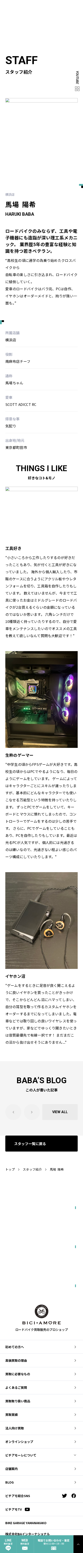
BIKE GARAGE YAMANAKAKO (25, 1523)
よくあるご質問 (16, 1387)
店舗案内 (11, 1468)
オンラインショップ (19, 1441)
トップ (10, 1169)
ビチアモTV (13, 1509)
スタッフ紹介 (32, 1169)
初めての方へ (14, 1347)
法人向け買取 (14, 1428)
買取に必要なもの (17, 1374)
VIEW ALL (60, 1112)
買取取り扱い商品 (17, 1401)
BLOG (9, 1482)
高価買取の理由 (16, 1360)
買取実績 (11, 1414)
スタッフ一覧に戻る (30, 1143)
